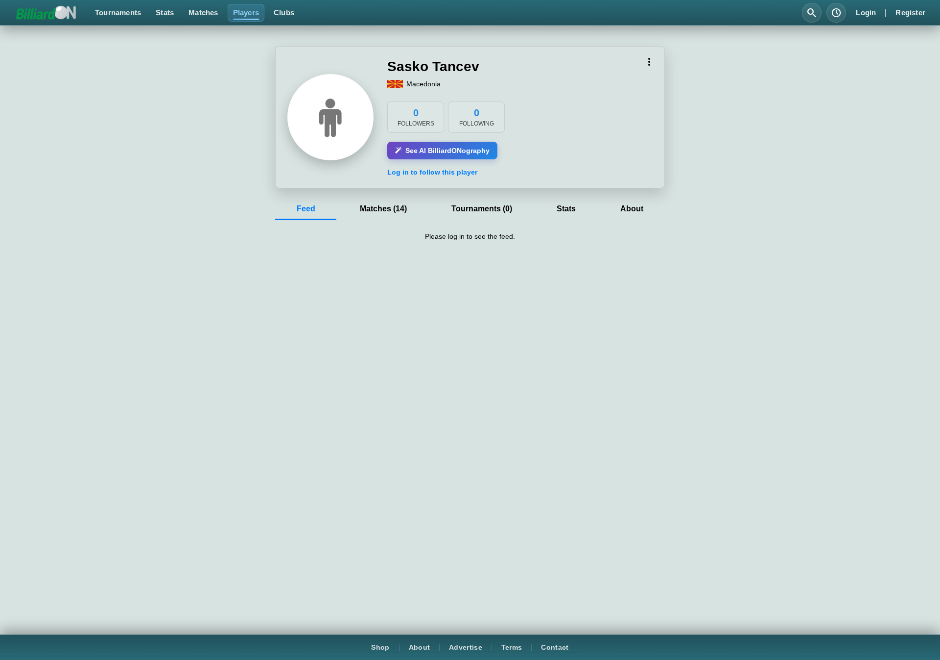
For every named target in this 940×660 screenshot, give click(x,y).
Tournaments (118, 12)
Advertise (465, 647)
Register (910, 12)
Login (866, 12)
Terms (511, 647)
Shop (380, 647)
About (419, 647)
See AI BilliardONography (447, 150)
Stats (165, 12)
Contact (554, 647)
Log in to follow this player (432, 172)
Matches (203, 12)
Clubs (284, 12)
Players (246, 12)
